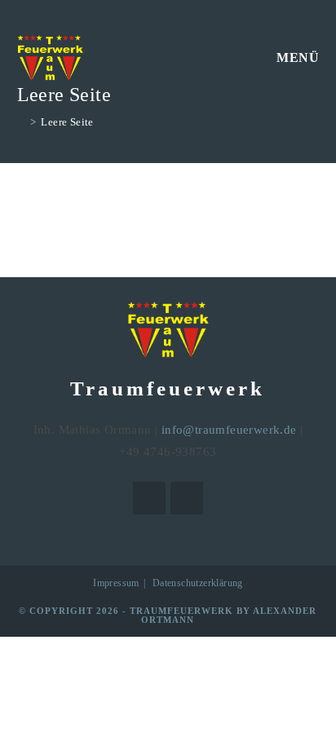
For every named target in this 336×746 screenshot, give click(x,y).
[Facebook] (149, 498)
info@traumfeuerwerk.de (229, 429)
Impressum (116, 583)
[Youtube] (186, 498)
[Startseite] (21, 122)
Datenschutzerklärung (198, 583)
